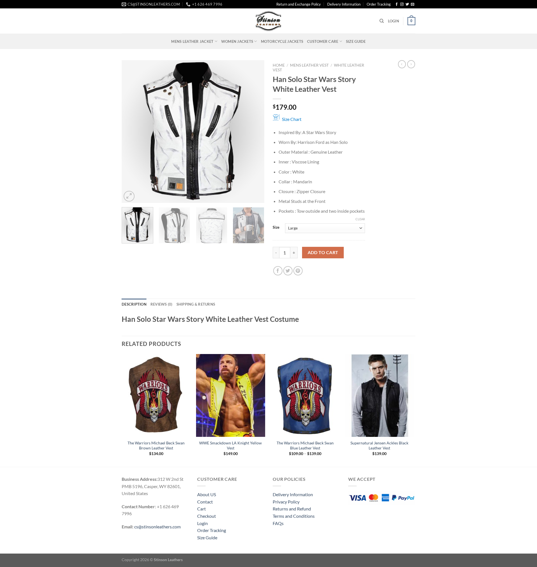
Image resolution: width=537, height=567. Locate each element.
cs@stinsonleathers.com (157, 526)
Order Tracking (379, 4)
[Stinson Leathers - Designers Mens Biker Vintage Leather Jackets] (268, 21)
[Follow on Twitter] (407, 4)
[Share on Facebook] (277, 270)
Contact (205, 501)
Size (276, 227)
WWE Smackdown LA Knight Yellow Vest (230, 446)
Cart (201, 508)
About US (206, 494)
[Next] (254, 131)
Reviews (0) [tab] (161, 304)
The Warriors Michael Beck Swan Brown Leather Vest (156, 446)
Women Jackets (237, 41)
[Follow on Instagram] (402, 4)
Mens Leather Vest (309, 65)
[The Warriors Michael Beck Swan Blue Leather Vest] (305, 395)
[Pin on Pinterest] (298, 270)
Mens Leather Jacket (192, 41)
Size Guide (356, 41)
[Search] (382, 21)
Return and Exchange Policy (298, 4)
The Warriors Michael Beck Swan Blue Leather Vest (305, 446)
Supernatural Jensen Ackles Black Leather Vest (379, 446)
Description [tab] (134, 304)
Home (279, 65)
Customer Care (322, 41)
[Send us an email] (412, 4)
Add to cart (323, 252)
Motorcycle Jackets (282, 41)
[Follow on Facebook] (396, 4)
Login (202, 523)
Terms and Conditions (294, 516)
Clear (360, 219)
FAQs (278, 523)
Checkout (206, 516)
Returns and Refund (292, 508)
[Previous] (131, 131)
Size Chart (292, 119)
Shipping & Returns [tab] (195, 304)
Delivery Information (344, 4)
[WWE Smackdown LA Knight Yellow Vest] (230, 395)
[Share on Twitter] (288, 270)
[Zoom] (129, 196)
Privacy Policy (286, 501)
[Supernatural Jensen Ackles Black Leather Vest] (379, 395)
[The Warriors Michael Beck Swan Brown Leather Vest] (156, 395)
